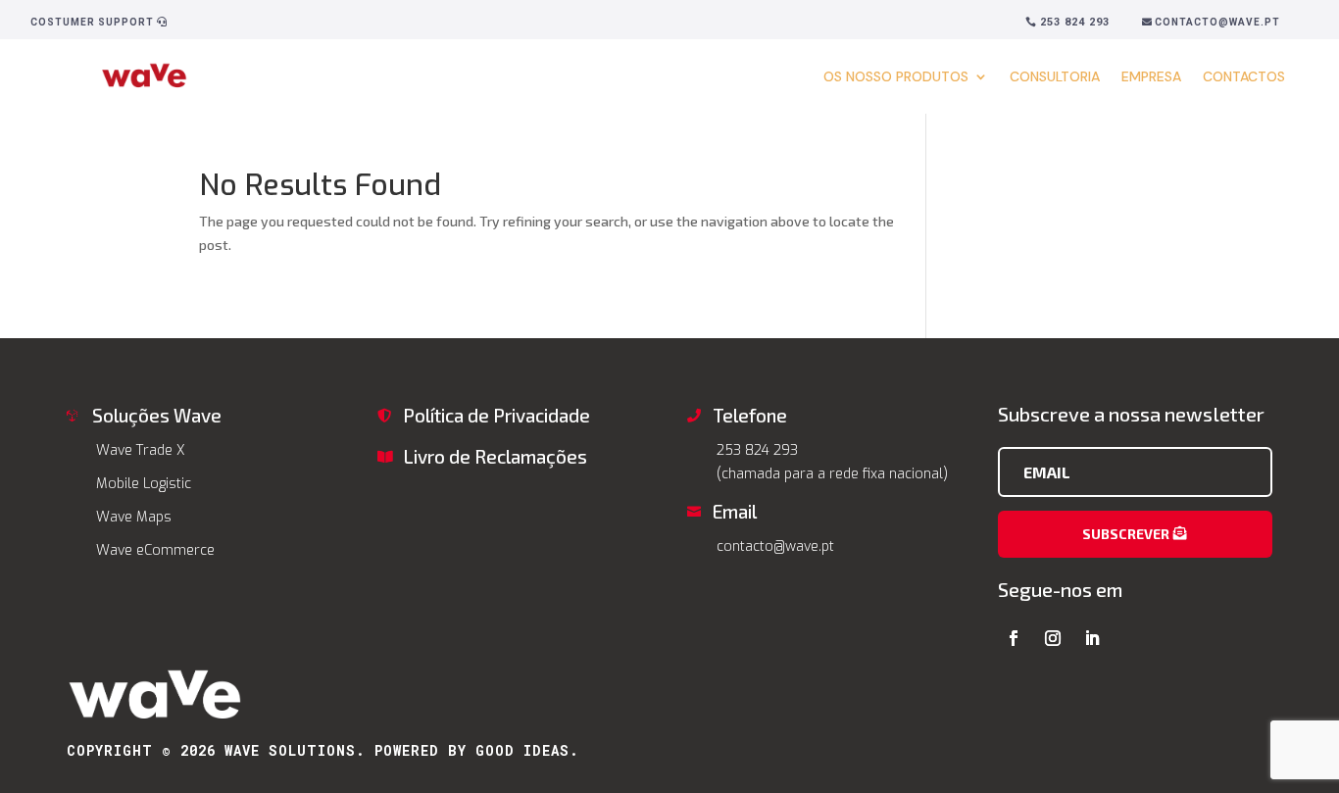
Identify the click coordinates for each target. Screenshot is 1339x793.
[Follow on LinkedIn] (1092, 638)
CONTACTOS (1244, 76)
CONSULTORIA (1055, 76)
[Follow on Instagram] (1052, 638)
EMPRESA (1151, 76)
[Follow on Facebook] (1013, 638)
